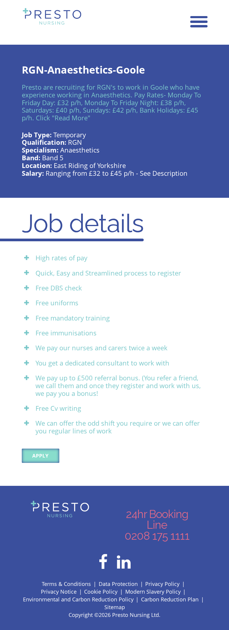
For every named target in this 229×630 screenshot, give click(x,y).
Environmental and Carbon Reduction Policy (78, 599)
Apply (40, 455)
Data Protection (118, 583)
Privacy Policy (162, 583)
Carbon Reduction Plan (170, 599)
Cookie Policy (100, 591)
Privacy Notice (59, 591)
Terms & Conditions (66, 583)
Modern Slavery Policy (153, 591)
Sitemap (114, 607)
